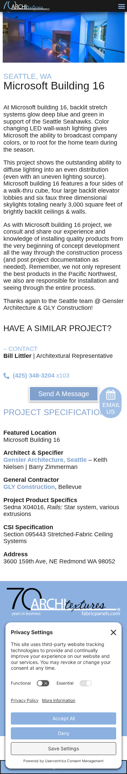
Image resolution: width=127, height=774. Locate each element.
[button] (121, 6)
